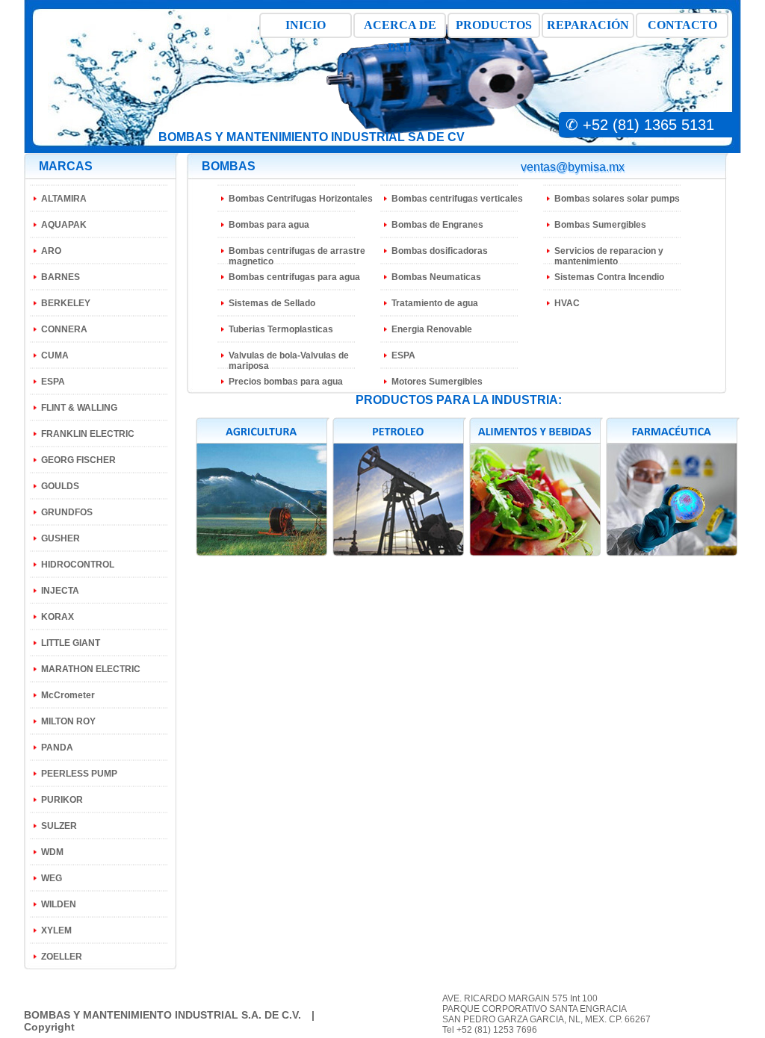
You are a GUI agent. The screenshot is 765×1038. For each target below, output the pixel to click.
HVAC (567, 303)
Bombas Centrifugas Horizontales (301, 198)
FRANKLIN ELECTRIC (87, 434)
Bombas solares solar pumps (617, 198)
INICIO (305, 25)
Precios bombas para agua (286, 381)
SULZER (59, 826)
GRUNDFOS (67, 512)
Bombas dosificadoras (439, 251)
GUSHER (60, 538)
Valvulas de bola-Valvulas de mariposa (289, 360)
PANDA (57, 747)
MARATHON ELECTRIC (90, 669)
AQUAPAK (64, 225)
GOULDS (60, 486)
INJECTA (60, 590)
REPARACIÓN (588, 25)
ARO (51, 251)
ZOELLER (61, 956)
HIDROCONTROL (77, 564)
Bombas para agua (269, 225)
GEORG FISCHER (78, 460)
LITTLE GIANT (70, 643)
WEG (51, 878)
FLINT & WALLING (79, 408)
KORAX (57, 617)
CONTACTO (682, 25)
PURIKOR (62, 800)
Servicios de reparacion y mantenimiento (608, 256)
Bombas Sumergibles (600, 225)
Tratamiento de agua (434, 303)
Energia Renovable (431, 329)
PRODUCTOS (494, 25)
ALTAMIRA (64, 198)
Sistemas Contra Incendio (609, 277)
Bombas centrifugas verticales (457, 198)
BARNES (60, 277)
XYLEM (56, 930)
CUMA (55, 355)
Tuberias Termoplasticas (281, 329)
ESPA (53, 381)
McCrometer (68, 695)
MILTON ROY (68, 721)
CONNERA (64, 329)
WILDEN (58, 904)
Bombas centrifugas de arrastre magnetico (297, 256)
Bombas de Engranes (437, 225)
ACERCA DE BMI (400, 28)
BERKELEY (65, 303)
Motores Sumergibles (437, 381)
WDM (52, 852)
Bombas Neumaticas (436, 277)
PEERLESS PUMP (79, 773)
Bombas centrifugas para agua (294, 277)
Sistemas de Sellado (272, 303)
